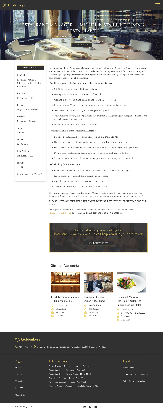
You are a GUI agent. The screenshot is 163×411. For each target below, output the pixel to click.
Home (18, 367)
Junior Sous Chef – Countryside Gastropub (67, 370)
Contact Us (20, 395)
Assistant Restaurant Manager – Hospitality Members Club (74, 386)
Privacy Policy (128, 367)
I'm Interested (81, 45)
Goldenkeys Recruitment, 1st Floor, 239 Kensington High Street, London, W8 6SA (71, 347)
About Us (19, 374)
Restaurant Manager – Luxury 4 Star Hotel (67, 382)
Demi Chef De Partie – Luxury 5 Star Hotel (67, 378)
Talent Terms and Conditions (135, 381)
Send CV (19, 388)
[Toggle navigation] (157, 5)
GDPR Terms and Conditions (135, 374)
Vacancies (19, 381)
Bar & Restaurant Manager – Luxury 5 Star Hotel (70, 366)
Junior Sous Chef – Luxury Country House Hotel (70, 374)
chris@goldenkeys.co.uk (60, 213)
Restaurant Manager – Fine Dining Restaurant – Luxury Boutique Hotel (130, 301)
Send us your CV (98, 243)
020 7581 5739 (25, 347)
